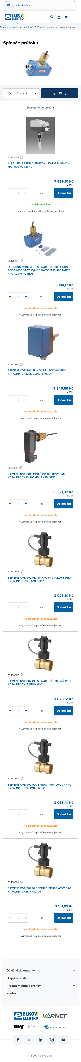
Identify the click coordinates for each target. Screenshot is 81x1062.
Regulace (28, 26)
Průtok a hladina (45, 26)
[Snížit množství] (10, 193)
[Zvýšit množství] (25, 193)
